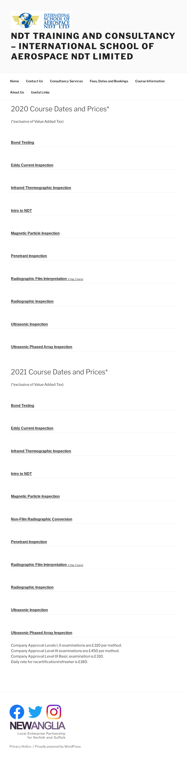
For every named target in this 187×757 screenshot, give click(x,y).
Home (14, 81)
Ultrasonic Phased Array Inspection (41, 347)
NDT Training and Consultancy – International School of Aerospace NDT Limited (93, 46)
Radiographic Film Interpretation (47, 279)
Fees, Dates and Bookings (109, 81)
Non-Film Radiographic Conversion (41, 519)
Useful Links (40, 92)
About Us (17, 92)
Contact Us (34, 81)
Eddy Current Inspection (32, 165)
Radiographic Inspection (32, 301)
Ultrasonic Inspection (29, 324)
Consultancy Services (66, 81)
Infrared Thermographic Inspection (41, 188)
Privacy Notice (20, 746)
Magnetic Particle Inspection (35, 233)
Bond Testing (22, 142)
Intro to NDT (21, 211)
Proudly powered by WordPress (58, 746)
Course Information (150, 81)
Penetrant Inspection (29, 256)
